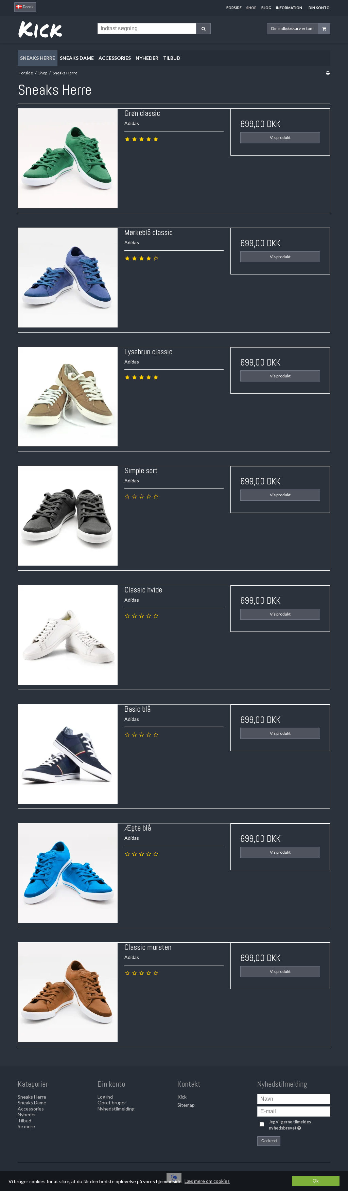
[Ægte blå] (68, 873)
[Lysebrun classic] (68, 397)
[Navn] (293, 1098)
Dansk (28, 7)
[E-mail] (293, 1111)
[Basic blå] (68, 754)
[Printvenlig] (327, 72)
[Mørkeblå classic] (68, 277)
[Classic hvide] (68, 635)
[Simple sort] (68, 516)
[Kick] (54, 29)
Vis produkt (280, 137)
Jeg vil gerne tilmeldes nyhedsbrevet (299, 1125)
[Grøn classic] (68, 158)
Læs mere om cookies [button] (207, 1181)
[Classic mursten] (68, 992)
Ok (316, 1181)
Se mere (26, 1126)
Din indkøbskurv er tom (292, 28)
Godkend (269, 1141)
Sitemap (186, 1105)
